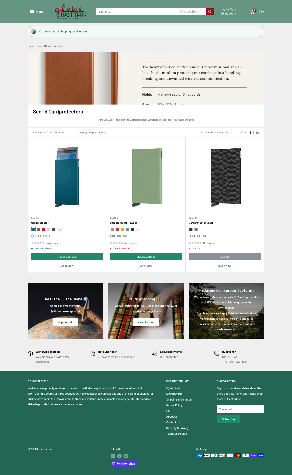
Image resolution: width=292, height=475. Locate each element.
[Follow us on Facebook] (113, 455)
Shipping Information (179, 399)
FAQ (168, 410)
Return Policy (174, 405)
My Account (173, 388)
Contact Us (173, 422)
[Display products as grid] (251, 132)
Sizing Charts (174, 393)
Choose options (67, 256)
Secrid (35, 217)
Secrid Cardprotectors (50, 45)
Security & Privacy (177, 428)
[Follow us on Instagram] (126, 455)
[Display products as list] (257, 132)
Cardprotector (39, 222)
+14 (60, 229)
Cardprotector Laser (201, 222)
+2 (138, 229)
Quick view (67, 265)
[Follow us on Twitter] (119, 455)
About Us (171, 416)
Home (31, 45)
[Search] (210, 11)
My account (228, 13)
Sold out (225, 256)
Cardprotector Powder (123, 222)
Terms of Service (176, 433)
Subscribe (228, 419)
